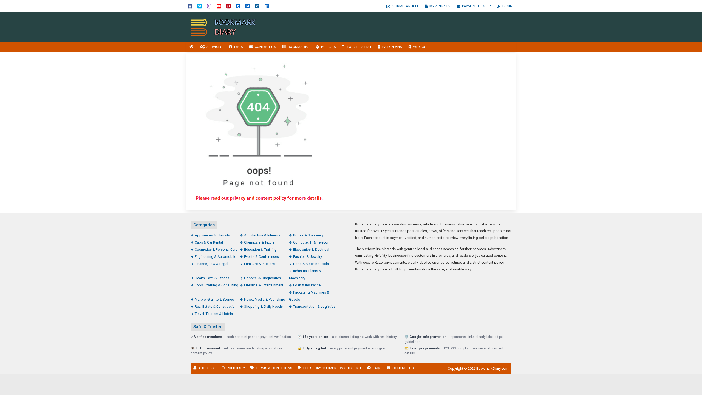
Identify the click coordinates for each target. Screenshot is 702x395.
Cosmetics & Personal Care (216, 249)
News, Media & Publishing (264, 299)
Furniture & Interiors (259, 264)
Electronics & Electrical (311, 249)
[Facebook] (190, 6)
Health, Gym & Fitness (212, 278)
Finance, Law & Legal (211, 264)
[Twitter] (199, 6)
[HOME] (191, 47)
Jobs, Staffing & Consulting (216, 285)
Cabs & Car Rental (209, 242)
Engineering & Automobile (215, 257)
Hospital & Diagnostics (262, 278)
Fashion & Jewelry (307, 257)
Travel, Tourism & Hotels (214, 314)
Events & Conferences (261, 257)
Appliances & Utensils (212, 235)
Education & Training (260, 249)
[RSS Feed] (257, 6)
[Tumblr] (238, 6)
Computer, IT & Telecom (311, 242)
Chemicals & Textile (259, 242)
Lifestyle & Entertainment (263, 285)
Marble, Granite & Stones (214, 299)
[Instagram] (209, 6)
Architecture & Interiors (262, 235)
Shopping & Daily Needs (263, 306)
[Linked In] (267, 6)
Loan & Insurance (307, 285)
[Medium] (247, 6)
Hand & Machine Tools (311, 264)
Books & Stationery (308, 235)
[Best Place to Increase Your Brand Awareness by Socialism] (223, 26)
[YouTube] (219, 6)
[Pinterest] (228, 6)
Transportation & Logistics (314, 306)
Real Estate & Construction (216, 306)
